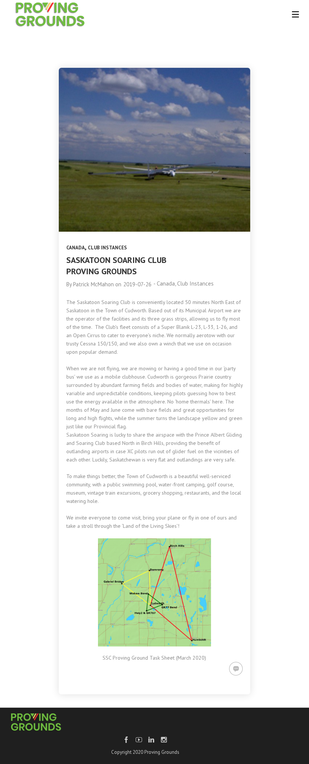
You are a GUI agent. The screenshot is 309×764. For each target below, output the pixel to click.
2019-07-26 (137, 284)
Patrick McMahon (93, 284)
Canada (75, 247)
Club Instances (107, 247)
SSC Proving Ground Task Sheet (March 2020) (154, 657)
